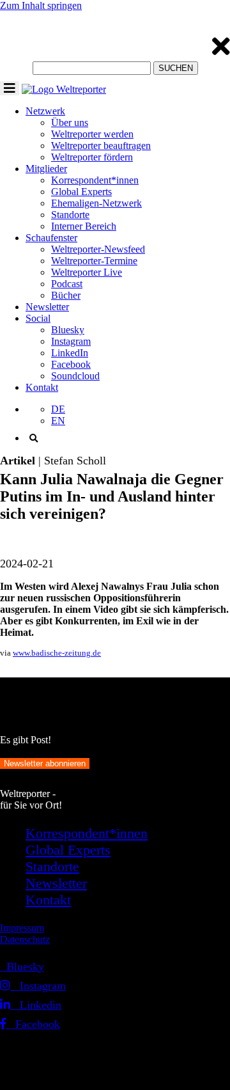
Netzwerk (45, 111)
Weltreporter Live (86, 272)
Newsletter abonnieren (45, 763)
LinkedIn (69, 352)
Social (38, 318)
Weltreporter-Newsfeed (98, 249)
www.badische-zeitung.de (57, 653)
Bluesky (67, 329)
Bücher (65, 295)
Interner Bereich (83, 226)
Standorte (70, 214)
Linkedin (35, 1005)
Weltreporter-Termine (94, 260)
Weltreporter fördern (92, 157)
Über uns (69, 122)
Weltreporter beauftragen (101, 145)
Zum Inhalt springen (41, 5)
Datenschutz (25, 939)
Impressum (22, 927)
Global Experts (81, 191)
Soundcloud (75, 375)
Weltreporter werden (92, 134)
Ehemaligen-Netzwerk (96, 203)
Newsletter (47, 306)
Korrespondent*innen (95, 180)
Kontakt (42, 387)
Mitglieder (46, 168)
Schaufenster (51, 237)
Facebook (71, 364)
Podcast (66, 283)
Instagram (71, 341)
